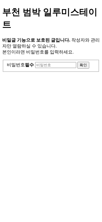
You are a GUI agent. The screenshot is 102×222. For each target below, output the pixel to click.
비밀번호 (20, 64)
